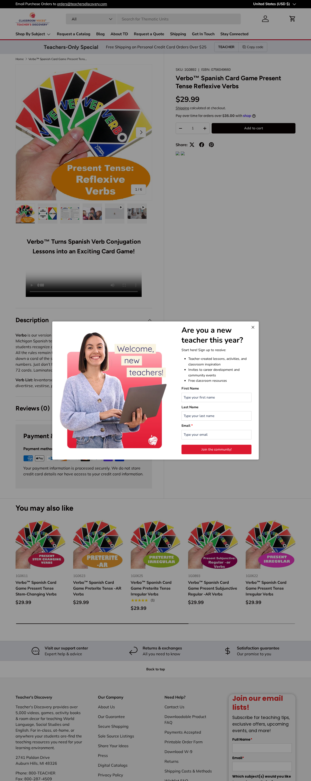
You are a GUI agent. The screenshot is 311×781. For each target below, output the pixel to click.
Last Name (190, 407)
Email (187, 425)
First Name (190, 388)
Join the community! (216, 449)
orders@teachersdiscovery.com (82, 4)
